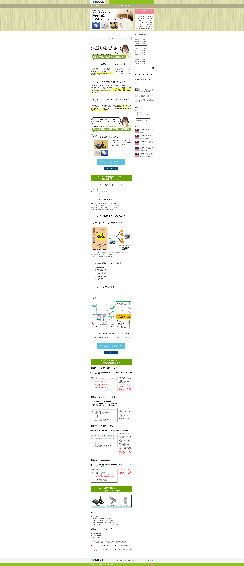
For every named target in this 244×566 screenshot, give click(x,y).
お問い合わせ (149, 1)
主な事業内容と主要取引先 (118, 560)
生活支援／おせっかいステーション (141, 120)
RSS (151, 564)
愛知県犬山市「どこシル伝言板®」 (140, 52)
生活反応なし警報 (100, 276)
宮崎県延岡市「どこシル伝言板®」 (140, 54)
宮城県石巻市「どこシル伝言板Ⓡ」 (140, 39)
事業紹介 (113, 1)
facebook (153, 564)
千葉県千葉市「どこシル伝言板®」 (140, 59)
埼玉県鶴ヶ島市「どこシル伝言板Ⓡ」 (141, 45)
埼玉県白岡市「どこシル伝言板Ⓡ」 (140, 43)
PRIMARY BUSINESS (95, 5)
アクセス (133, 560)
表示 (112, 38)
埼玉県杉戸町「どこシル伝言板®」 (140, 50)
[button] (111, 162)
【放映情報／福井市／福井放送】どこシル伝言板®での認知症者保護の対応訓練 (146, 143)
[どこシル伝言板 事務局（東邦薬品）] (97, 3)
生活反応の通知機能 (101, 273)
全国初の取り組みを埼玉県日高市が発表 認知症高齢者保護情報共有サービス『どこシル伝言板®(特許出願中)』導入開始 (146, 95)
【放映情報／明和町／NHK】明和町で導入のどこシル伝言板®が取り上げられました (147, 149)
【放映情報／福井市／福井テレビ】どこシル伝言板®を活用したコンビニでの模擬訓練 (146, 137)
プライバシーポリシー (139, 560)
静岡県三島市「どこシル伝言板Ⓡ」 (140, 48)
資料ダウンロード (140, 1)
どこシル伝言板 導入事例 (122, 1)
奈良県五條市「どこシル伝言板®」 (140, 61)
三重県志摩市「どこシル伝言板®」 (140, 63)
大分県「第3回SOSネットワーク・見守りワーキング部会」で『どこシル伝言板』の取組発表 (146, 100)
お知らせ (129, 560)
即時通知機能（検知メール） (104, 270)
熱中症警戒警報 (100, 279)
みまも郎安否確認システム (140, 112)
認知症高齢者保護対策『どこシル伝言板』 (143, 118)
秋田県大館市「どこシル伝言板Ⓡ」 (140, 41)
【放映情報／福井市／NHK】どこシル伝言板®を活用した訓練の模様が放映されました (147, 131)
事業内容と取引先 (131, 1)
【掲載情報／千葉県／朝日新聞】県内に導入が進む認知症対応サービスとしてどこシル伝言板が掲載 (146, 155)
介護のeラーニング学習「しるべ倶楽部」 (142, 114)
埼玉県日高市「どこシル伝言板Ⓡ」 (140, 37)
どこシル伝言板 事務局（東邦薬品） (101, 564)
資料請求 (151, 560)
